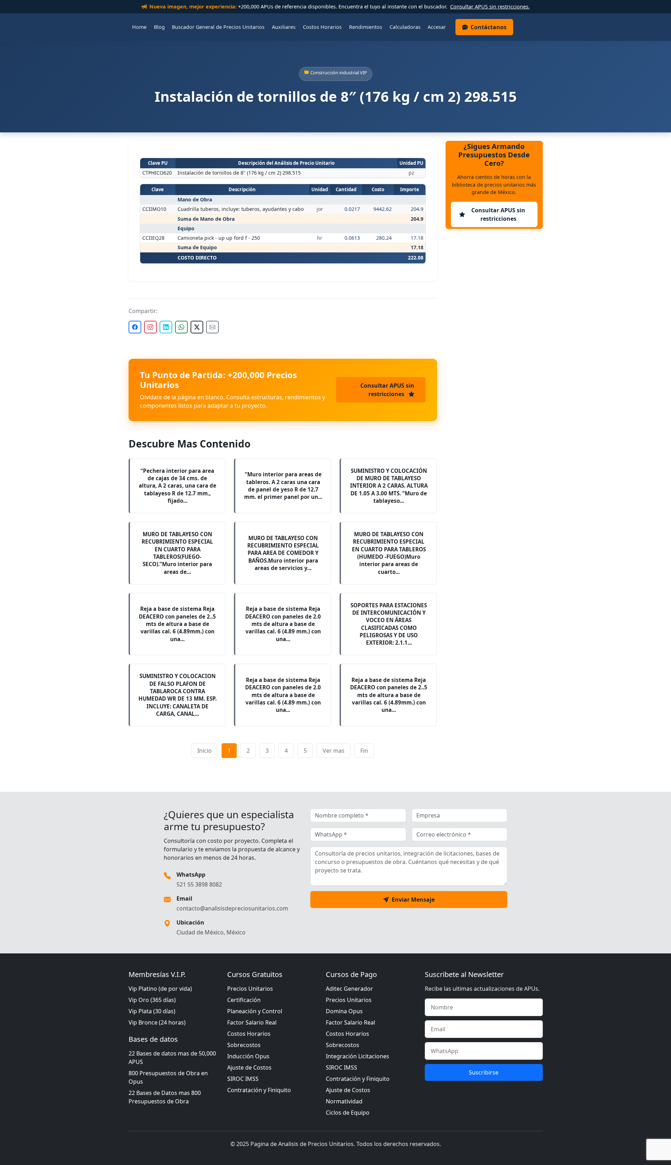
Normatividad (344, 1101)
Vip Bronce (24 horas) (157, 1022)
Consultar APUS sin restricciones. (490, 6)
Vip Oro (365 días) (152, 1000)
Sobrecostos (244, 1045)
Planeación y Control (254, 1011)
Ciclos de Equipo (347, 1112)
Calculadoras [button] (405, 27)
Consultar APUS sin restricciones (387, 390)
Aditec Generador (349, 988)
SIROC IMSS (243, 1079)
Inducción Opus (248, 1056)
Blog (159, 27)
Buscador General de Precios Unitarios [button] (218, 27)
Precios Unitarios (250, 988)
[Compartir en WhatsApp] (181, 327)
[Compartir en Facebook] (135, 327)
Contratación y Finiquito (259, 1090)
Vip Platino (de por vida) (160, 988)
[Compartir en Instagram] (150, 327)
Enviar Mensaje (413, 899)
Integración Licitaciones (357, 1056)
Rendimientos (365, 27)
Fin (364, 750)
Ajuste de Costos (249, 1067)
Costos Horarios (322, 27)
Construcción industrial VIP (338, 72)
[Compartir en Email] (212, 327)
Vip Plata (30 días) (152, 1011)
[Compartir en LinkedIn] (166, 327)
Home (139, 27)
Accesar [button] (437, 27)
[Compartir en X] (197, 327)
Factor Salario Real (252, 1022)
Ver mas (333, 750)
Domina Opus (344, 1011)
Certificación (244, 1000)
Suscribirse (483, 1072)
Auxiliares (284, 27)
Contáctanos (489, 27)
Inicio (204, 750)
